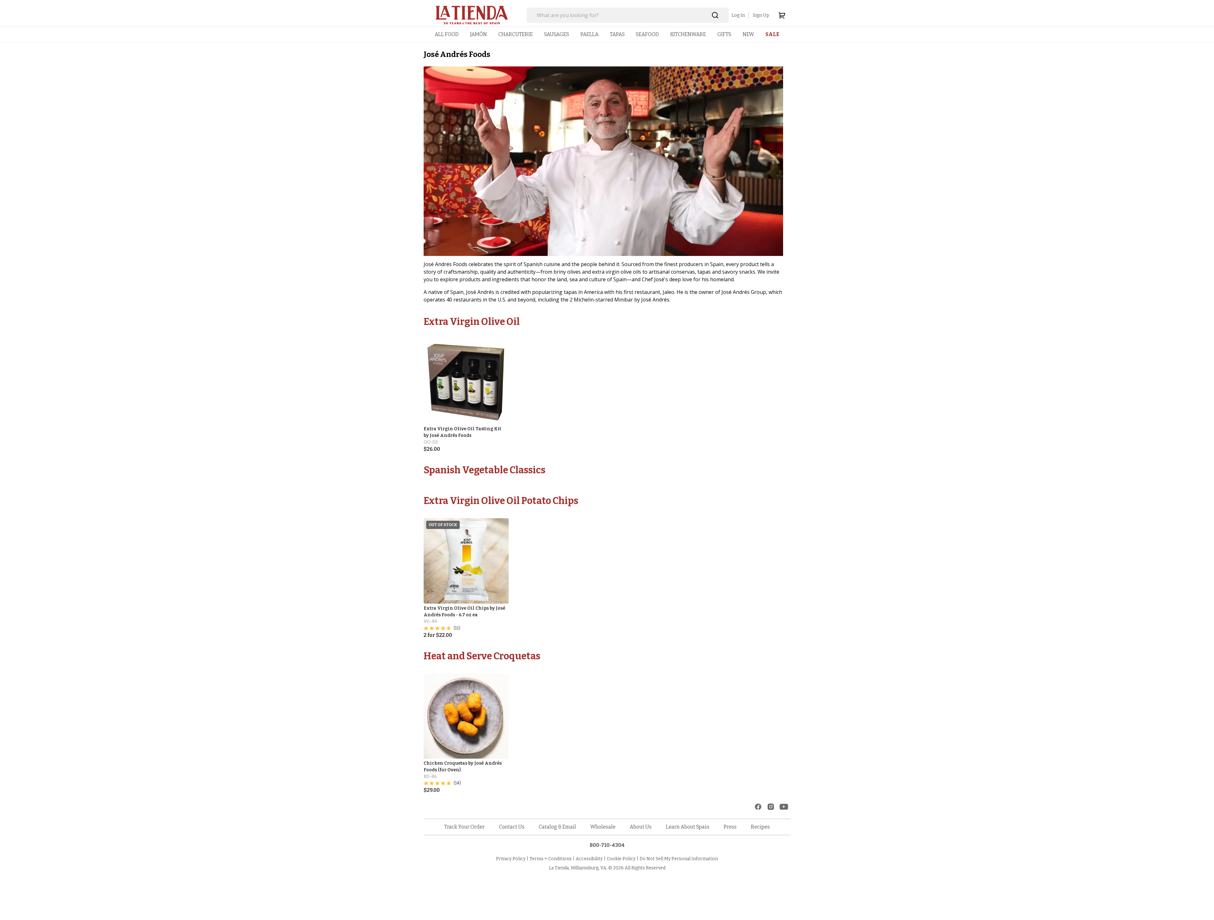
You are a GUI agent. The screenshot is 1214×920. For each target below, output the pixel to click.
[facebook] (758, 807)
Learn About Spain (687, 827)
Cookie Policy (621, 858)
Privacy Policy (510, 858)
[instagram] (771, 807)
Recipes (760, 827)
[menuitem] (447, 34)
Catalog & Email (557, 827)
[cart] (782, 15)
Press (730, 827)
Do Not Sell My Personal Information (679, 858)
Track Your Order (464, 827)
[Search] (715, 15)
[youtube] (784, 807)
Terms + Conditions (551, 858)
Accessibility (589, 858)
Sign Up (761, 15)
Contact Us (511, 827)
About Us (641, 827)
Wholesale (603, 827)
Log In (738, 15)
